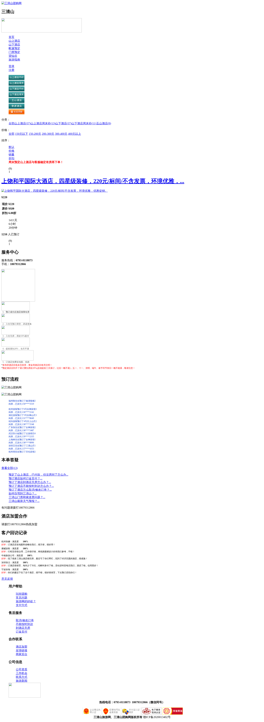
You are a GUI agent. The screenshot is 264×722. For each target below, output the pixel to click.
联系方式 (21, 676)
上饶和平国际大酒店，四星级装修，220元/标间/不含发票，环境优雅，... (92, 181)
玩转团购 (21, 593)
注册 (11, 70)
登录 (11, 66)
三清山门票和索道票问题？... (27, 497)
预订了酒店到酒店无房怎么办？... (30, 482)
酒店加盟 (21, 646)
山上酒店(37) (22, 123)
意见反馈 (7, 578)
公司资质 (21, 669)
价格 (11, 150)
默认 (11, 147)
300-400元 (61, 133)
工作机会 (21, 673)
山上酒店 (14, 40)
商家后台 (21, 654)
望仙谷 (13, 55)
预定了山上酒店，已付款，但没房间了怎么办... (38, 474)
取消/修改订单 (25, 620)
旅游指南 (14, 59)
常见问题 (21, 597)
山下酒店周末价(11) (83, 123)
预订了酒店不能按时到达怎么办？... (31, 485)
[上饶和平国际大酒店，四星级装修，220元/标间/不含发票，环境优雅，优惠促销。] (54, 190)
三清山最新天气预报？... (24, 500)
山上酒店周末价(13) (43, 123)
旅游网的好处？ (26, 601)
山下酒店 (14, 44)
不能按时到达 (24, 624)
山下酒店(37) (63, 123)
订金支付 (21, 631)
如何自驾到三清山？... (23, 493)
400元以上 (74, 133)
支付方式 (21, 605)
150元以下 (21, 133)
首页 (11, 37)
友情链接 (21, 650)
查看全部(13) (9, 468)
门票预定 (14, 52)
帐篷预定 (14, 48)
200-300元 (48, 133)
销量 (11, 154)
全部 (11, 123)
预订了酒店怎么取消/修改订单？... (30, 489)
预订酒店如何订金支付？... (25, 478)
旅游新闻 (21, 680)
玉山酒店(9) (103, 123)
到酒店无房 (23, 627)
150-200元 (35, 133)
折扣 (11, 158)
